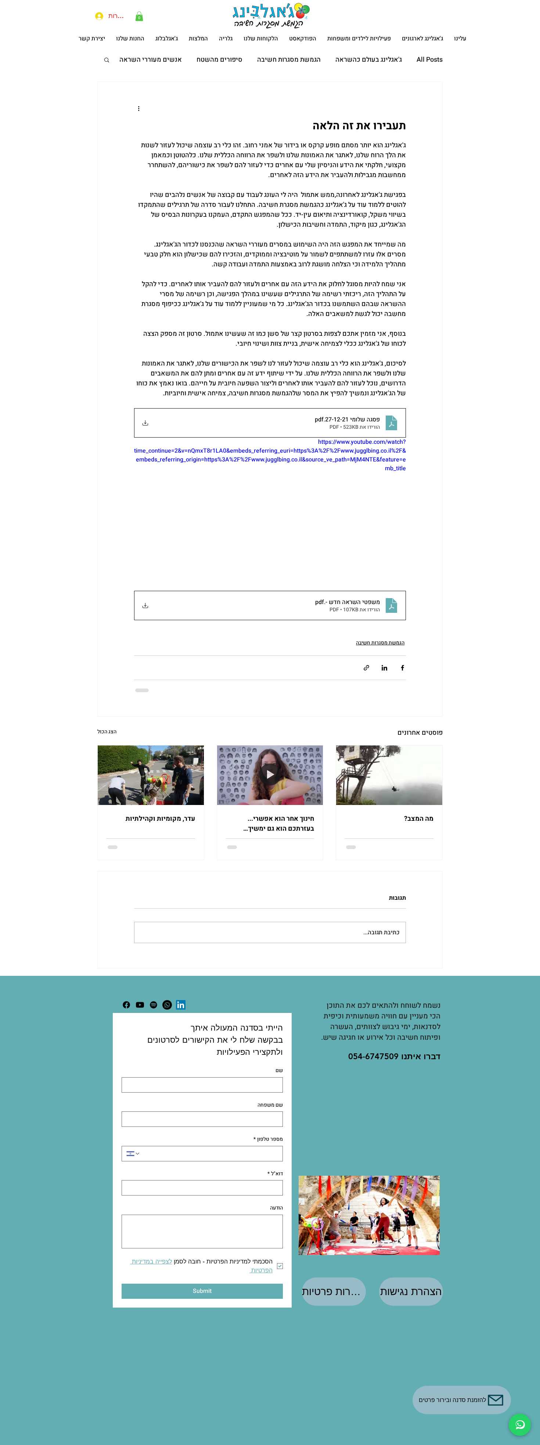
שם (279, 1081)
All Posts (430, 59)
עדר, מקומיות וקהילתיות (160, 829)
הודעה (276, 1218)
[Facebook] (126, 1015)
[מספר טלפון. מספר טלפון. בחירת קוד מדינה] (133, 1164)
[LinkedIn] (181, 1015)
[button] (139, 16)
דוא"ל (275, 1184)
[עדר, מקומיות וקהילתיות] (151, 785)
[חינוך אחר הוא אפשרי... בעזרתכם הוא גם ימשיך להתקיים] (270, 785)
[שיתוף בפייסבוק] (402, 678)
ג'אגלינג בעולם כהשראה (368, 59)
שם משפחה (270, 1115)
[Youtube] (140, 1015)
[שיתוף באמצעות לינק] (366, 678)
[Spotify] (153, 1015)
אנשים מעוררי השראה (150, 59)
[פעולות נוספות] (138, 108)
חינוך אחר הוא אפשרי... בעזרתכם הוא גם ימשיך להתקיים (281, 834)
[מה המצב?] (389, 785)
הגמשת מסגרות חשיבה (289, 59)
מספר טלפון (268, 1149)
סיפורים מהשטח (219, 59)
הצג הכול (106, 742)
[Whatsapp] (167, 1015)
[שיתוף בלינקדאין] (384, 678)
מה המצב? (418, 829)
